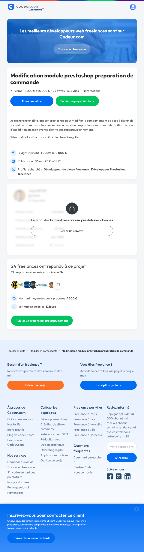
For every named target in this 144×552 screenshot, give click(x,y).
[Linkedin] (127, 476)
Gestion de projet (52, 460)
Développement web (54, 419)
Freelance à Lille (84, 429)
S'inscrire (121, 458)
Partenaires (15, 492)
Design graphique (52, 444)
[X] (119, 476)
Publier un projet (35, 385)
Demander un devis (20, 462)
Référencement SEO (54, 434)
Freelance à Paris (85, 414)
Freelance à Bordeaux (88, 435)
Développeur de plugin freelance (66, 169)
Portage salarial (18, 487)
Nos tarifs (13, 424)
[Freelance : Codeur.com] (26, 7)
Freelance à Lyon (85, 419)
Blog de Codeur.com (20, 435)
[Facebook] (110, 476)
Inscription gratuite (108, 385)
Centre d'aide (83, 467)
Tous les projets (16, 350)
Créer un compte (72, 231)
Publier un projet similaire (77, 101)
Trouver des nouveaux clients (31, 538)
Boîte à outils (15, 429)
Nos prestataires (18, 482)
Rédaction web (50, 439)
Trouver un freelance (72, 49)
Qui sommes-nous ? (20, 419)
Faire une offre (32, 101)
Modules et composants (43, 350)
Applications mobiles (54, 455)
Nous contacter (84, 472)
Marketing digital (51, 450)
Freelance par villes (88, 407)
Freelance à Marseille (88, 424)
